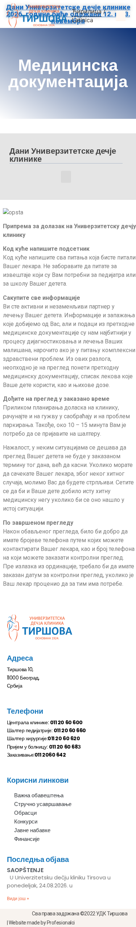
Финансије (27, 839)
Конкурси (25, 821)
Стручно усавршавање (42, 804)
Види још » (18, 898)
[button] (120, 15)
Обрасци (25, 813)
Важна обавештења (38, 795)
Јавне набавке (32, 830)
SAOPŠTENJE (25, 870)
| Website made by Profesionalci (41, 923)
